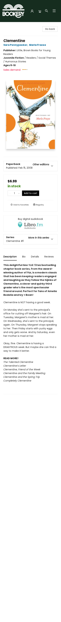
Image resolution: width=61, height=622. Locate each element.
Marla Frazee (37, 45)
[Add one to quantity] (19, 193)
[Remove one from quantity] (10, 193)
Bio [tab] (24, 256)
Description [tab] (10, 256)
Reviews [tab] (49, 256)
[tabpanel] (30, 328)
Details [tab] (35, 256)
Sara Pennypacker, (16, 45)
